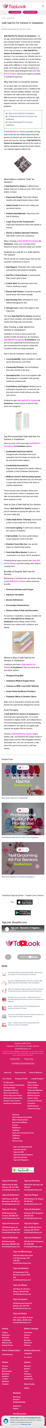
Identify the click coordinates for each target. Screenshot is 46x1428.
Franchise (31, 1103)
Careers (15, 1125)
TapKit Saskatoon (8, 18)
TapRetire (16, 1138)
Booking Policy (15, 1059)
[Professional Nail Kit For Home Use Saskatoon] (23, 819)
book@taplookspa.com (23, 1049)
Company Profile (21, 1079)
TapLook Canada (19, 1149)
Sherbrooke (28, 1379)
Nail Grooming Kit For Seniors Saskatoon (18, 877)
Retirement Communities (13, 1098)
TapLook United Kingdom (23, 1155)
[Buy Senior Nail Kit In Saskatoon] (23, 779)
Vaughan (5, 1384)
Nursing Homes (9, 1088)
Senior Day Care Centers (13, 1095)
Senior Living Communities (14, 1085)
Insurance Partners (35, 1101)
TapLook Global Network (22, 1147)
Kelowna (27, 1345)
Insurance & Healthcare (12, 1103)
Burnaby (27, 1340)
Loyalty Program (37, 1079)
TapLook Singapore (20, 1160)
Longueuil (28, 1376)
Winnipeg (16, 1397)
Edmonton (6, 1335)
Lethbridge (6, 1340)
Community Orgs (34, 1108)
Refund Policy (28, 1059)
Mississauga (7, 1371)
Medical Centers (34, 1095)
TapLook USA (18, 1152)
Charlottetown (7, 1354)
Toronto (5, 1366)
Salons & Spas (33, 1085)
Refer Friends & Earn (20, 1120)
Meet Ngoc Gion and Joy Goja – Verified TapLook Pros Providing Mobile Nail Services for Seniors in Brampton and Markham (26, 999)
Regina (15, 1408)
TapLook (15, 1114)
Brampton (5, 1374)
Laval (26, 1371)
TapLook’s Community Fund (23, 1133)
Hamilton (5, 1376)
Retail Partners (33, 1106)
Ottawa (4, 1369)
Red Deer (5, 1337)
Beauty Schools (34, 1093)
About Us (7, 1072)
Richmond (28, 1343)
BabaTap (17, 1051)
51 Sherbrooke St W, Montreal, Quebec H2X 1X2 (21, 1274)
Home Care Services (11, 1093)
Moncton (16, 1423)
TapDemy (15, 1130)
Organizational (20, 1072)
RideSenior (16, 1128)
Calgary (5, 1332)
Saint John (17, 1420)
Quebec (27, 1369)
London (5, 1379)
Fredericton (17, 1418)
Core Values (7, 1079)
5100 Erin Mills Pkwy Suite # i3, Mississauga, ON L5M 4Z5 (23, 1258)
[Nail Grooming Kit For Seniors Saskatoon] (23, 858)
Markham (5, 1381)
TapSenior (16, 1135)
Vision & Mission (35, 1072)
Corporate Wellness (35, 1090)
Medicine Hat (7, 1343)
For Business (9, 1082)
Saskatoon (17, 1406)
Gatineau (27, 1374)
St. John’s (28, 1357)
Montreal (27, 1366)
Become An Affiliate (19, 1122)
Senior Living (33, 1098)
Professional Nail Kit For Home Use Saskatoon (20, 837)
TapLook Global (25, 29)
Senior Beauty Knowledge (22, 1117)
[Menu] (43, 6)
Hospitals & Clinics (11, 1090)
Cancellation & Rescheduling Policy (23, 1063)
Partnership (32, 1082)
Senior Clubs (32, 1088)
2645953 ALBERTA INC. (23, 1043)
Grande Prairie (7, 1345)
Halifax (26, 1388)
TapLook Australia (20, 1157)
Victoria (27, 1335)
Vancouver (28, 1332)
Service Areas (17, 1141)
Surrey (26, 1337)
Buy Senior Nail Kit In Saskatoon (22, 113)
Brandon (16, 1399)
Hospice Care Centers (12, 1101)
